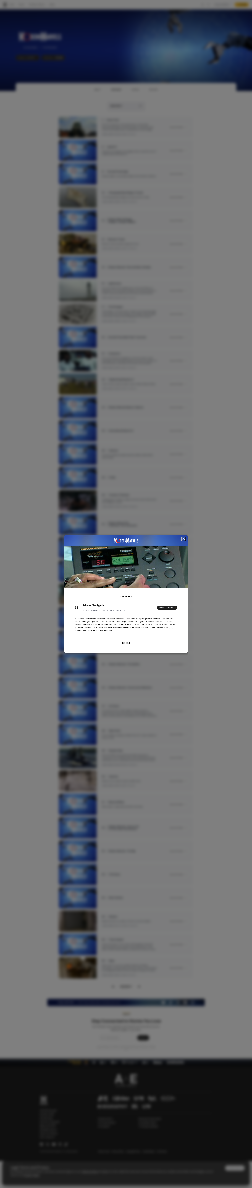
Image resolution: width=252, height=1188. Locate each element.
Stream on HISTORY (166, 608)
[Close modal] (184, 539)
